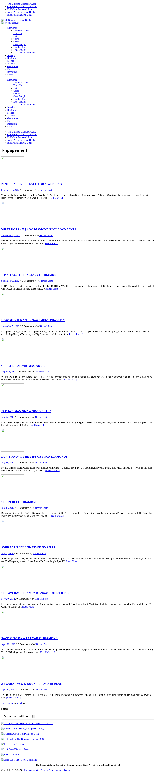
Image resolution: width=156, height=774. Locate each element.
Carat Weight (19, 44)
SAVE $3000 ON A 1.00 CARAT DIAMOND (29, 638)
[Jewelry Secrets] (10, 22)
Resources (12, 72)
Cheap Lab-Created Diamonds (22, 6)
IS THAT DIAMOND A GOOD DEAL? (26, 411)
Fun (9, 69)
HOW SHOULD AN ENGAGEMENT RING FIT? (33, 320)
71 (9, 702)
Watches (11, 63)
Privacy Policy (48, 770)
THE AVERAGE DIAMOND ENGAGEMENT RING (35, 593)
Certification (19, 47)
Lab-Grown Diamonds (24, 52)
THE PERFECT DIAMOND (19, 502)
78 (27, 702)
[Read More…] (55, 198)
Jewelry (11, 55)
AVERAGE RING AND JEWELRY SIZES (28, 547)
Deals (10, 74)
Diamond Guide (21, 30)
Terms (67, 770)
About (59, 770)
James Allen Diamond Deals (21, 12)
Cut (15, 36)
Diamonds (12, 28)
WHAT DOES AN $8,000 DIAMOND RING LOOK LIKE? (38, 229)
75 (21, 702)
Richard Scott (46, 190)
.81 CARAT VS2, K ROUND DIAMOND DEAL (31, 683)
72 (12, 702)
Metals (10, 61)
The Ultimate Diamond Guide (21, 3)
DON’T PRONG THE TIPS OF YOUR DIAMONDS (34, 456)
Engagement (19, 50)
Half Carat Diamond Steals (20, 9)
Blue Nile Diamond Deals (19, 14)
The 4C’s (17, 33)
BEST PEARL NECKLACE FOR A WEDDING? (32, 184)
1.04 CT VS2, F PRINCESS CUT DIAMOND (29, 274)
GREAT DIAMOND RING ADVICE (24, 365)
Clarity (16, 41)
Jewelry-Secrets (31, 770)
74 (18, 702)
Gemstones (12, 66)
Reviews (11, 58)
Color (16, 39)
